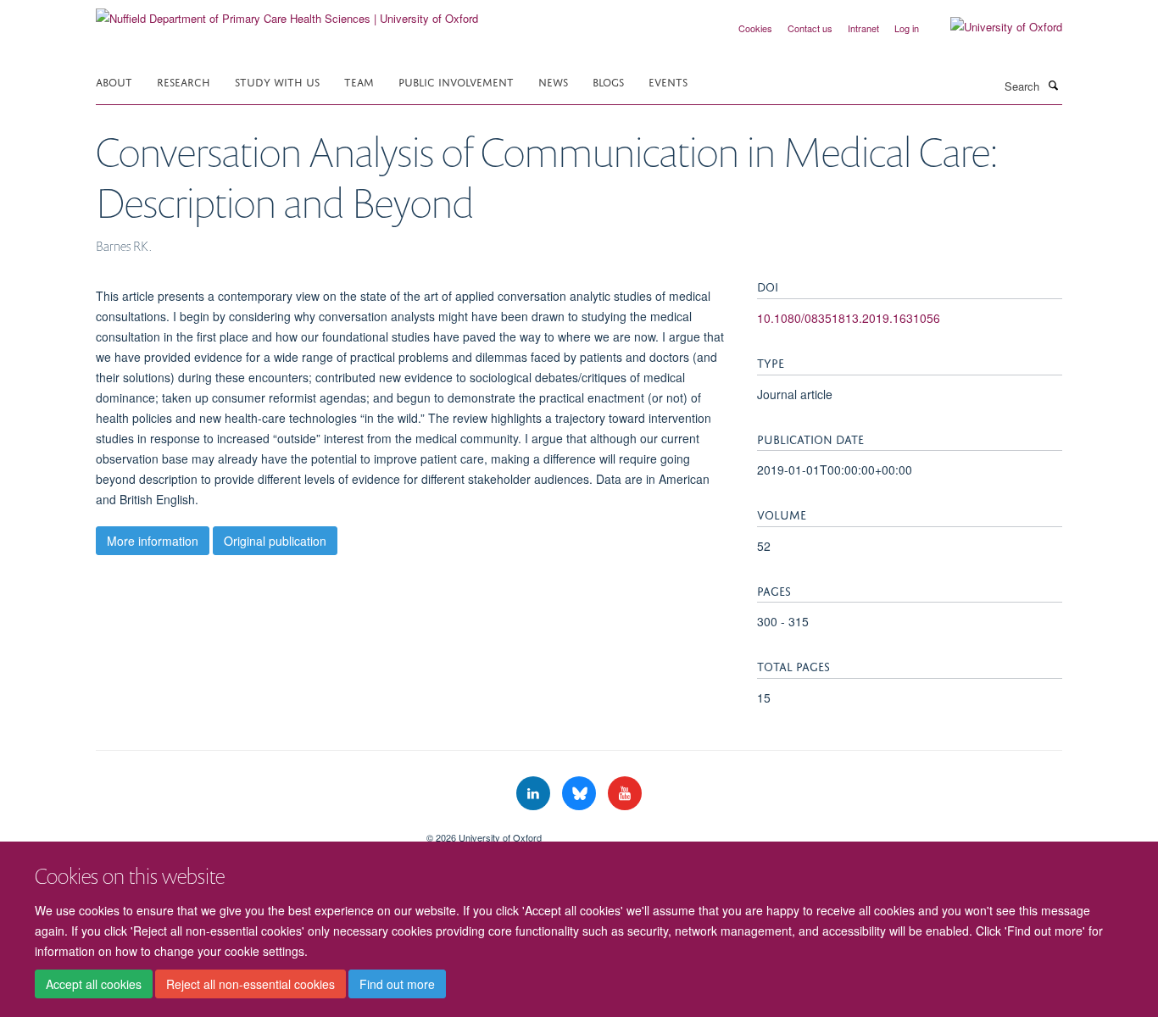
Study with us (277, 81)
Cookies (755, 28)
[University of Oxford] (993, 27)
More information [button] (152, 540)
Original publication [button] (275, 540)
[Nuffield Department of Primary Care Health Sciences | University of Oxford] (287, 12)
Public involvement (456, 81)
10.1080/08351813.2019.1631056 (848, 317)
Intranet (863, 28)
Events (668, 81)
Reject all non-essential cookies (250, 983)
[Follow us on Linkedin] (535, 794)
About (114, 81)
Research (183, 81)
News (553, 81)
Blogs (608, 81)
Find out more (397, 983)
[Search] (1053, 84)
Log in (906, 28)
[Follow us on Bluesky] (580, 794)
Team (359, 81)
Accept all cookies (94, 983)
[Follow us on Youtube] (625, 794)
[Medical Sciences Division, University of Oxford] (248, 831)
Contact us (810, 28)
